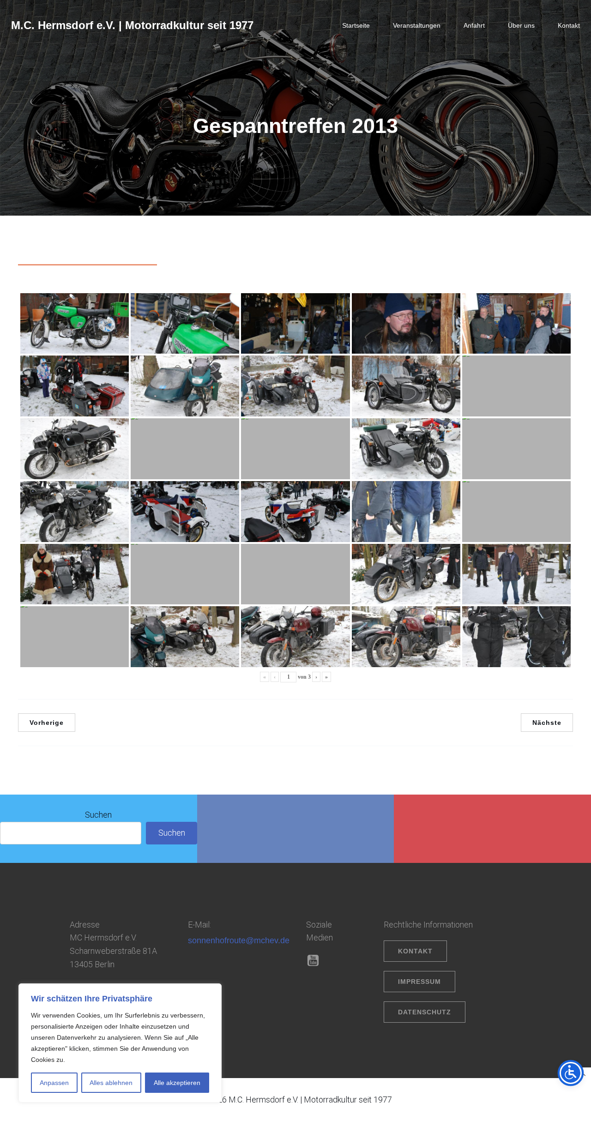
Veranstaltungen (416, 25)
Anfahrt (474, 25)
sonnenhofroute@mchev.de (238, 940)
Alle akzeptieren (177, 1082)
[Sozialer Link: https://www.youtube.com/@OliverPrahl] (316, 961)
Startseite (356, 25)
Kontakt (569, 25)
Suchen (98, 815)
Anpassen (54, 1082)
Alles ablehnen (111, 1082)
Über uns (521, 25)
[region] (120, 1043)
